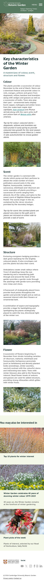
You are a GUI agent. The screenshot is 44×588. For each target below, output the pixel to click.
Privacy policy (8, 578)
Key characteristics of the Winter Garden (20, 63)
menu (35, 5)
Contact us (17, 578)
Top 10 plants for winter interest (19, 456)
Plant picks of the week (15, 537)
